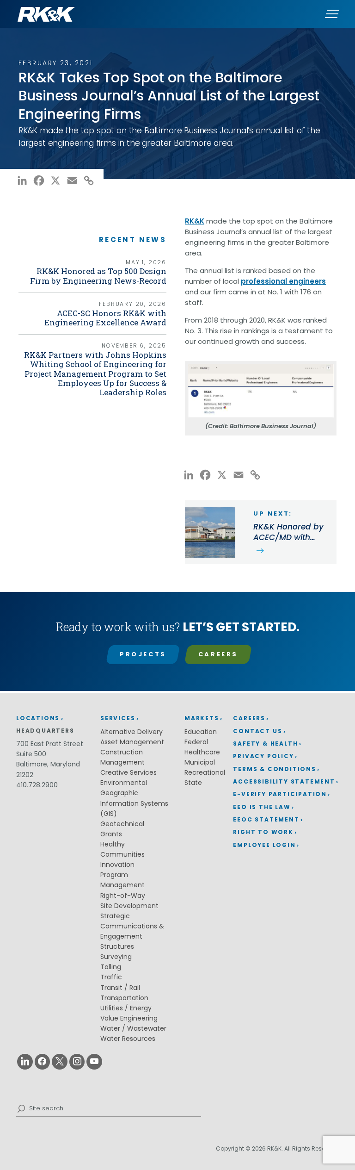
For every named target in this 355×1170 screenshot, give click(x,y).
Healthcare (202, 752)
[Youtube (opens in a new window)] (94, 1062)
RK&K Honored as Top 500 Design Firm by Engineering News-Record (98, 276)
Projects (143, 654)
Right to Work (263, 832)
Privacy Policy (263, 756)
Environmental (123, 782)
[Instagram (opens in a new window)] (77, 1062)
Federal (196, 742)
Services (117, 718)
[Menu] (332, 14)
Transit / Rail (120, 987)
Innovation (117, 864)
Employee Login (264, 845)
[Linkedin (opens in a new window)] (25, 1062)
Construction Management (122, 757)
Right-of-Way (122, 895)
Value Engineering (129, 1018)
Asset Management (132, 742)
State (193, 782)
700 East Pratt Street (49, 743)
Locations (38, 718)
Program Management (122, 880)
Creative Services (128, 772)
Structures (117, 946)
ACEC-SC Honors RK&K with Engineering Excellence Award (105, 318)
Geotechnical (122, 823)
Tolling (110, 966)
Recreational (204, 772)
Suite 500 (31, 754)
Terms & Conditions (274, 769)
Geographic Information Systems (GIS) (134, 803)
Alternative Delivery (131, 731)
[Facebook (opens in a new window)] (42, 1062)
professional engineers (283, 281)
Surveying (116, 956)
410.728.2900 (37, 785)
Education (200, 731)
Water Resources (127, 1038)
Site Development (129, 905)
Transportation (124, 997)
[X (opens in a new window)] (59, 1062)
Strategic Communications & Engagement (132, 926)
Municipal (199, 762)
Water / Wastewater (133, 1028)
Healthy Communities (122, 849)
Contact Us (257, 731)
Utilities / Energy (126, 1008)
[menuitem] (286, 718)
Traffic (111, 977)
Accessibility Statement (284, 781)
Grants (111, 834)
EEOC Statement (266, 819)
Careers (218, 654)
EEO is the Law (261, 807)
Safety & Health (265, 743)
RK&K (194, 221)
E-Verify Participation (280, 794)
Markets (201, 718)
